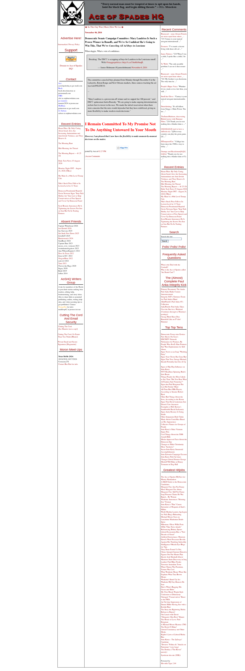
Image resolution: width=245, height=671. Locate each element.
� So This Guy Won (93, 26)
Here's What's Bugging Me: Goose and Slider (171, 588)
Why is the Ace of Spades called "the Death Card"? (173, 270)
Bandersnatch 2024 (65, 238)
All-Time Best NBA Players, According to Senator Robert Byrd (172, 391)
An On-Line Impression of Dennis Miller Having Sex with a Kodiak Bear (173, 604)
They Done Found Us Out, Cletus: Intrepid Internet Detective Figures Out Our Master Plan (174, 552)
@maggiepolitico (113, 62)
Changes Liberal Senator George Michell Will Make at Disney (173, 460)
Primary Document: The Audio (173, 289)
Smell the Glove (167, 96)
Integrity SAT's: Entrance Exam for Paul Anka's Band (173, 297)
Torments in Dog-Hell (169, 464)
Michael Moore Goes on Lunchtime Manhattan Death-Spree (172, 519)
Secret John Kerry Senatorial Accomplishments (172, 450)
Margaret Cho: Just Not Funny (172, 487)
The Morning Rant (65, 143)
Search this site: (167, 236)
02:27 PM (102, 151)
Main (106, 26)
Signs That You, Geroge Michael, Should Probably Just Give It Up (174, 360)
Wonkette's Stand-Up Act (170, 579)
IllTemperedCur (167, 141)
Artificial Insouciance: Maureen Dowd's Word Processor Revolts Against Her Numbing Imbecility (173, 539)
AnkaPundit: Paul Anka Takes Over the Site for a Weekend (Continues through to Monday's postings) (173, 310)
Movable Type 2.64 (168, 663)
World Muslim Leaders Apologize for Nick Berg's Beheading (174, 513)
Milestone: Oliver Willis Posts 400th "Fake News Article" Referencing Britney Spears (172, 527)
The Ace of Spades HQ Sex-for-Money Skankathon (173, 478)
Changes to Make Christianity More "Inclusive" (172, 445)
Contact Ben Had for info (68, 364)
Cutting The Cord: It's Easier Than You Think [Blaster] (69, 335)
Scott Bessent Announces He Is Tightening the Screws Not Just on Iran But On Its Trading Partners (70, 209)
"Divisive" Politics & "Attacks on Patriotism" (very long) (173, 645)
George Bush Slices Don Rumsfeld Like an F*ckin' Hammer (171, 319)
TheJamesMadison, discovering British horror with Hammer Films (173, 119)
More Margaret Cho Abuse (171, 489)
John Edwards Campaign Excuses (174, 454)
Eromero (164, 46)
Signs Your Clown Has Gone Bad (173, 356)
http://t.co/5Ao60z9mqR (132, 62)
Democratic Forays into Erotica (173, 334)
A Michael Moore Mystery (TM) (173, 624)
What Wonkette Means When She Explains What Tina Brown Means (173, 574)
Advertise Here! (71, 38)
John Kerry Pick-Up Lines (171, 457)
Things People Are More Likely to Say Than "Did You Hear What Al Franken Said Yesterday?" (174, 379)
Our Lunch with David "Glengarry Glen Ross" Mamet (172, 615)
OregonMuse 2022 (65, 258)
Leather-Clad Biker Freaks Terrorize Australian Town (171, 563)
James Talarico (166, 54)
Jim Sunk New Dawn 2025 (68, 233)
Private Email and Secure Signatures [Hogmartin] (67, 342)
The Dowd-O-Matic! (169, 627)
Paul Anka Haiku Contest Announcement (170, 292)
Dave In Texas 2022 (66, 253)
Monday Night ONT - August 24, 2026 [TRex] (69, 169)
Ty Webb (164, 64)
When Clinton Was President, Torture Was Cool (172, 568)
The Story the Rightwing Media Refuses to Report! (173, 610)
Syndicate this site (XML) (171, 655)
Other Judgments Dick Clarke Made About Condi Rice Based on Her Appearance (173, 419)
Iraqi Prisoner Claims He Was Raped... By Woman (172, 495)
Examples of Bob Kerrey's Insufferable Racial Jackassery (172, 407)
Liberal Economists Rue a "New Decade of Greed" (173, 533)
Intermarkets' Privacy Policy (69, 44)
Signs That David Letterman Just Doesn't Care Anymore (173, 402)
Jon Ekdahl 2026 (65, 228)
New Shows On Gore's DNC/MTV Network (169, 337)
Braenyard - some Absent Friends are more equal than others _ (174, 35)
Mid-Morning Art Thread (68, 148)
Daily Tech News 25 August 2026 (174, 189)
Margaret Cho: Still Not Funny (172, 492)
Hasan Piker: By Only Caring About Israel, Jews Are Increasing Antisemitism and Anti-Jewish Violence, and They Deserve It (70, 133)
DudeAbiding (166, 106)
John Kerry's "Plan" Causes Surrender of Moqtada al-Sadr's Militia (173, 507)
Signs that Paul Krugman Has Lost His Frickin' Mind (172, 385)
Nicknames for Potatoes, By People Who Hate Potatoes (173, 342)
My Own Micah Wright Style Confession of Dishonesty (172, 593)
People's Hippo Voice (169, 86)
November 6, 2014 (139, 67)
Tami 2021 (62, 263)
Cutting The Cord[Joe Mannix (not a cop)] (68, 327)
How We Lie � (117, 26)
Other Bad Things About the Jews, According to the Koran (172, 397)
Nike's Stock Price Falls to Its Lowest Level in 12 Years (69, 184)
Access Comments (93, 156)
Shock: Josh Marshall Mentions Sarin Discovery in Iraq (174, 558)
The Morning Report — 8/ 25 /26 (174, 186)
